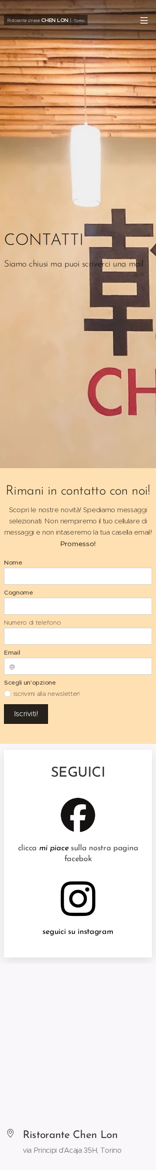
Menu (144, 20)
